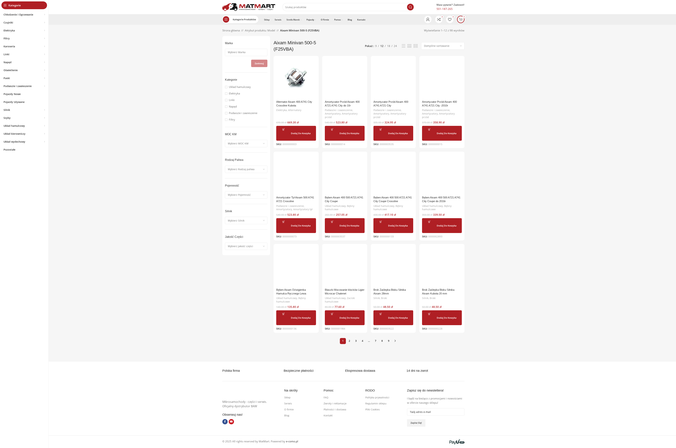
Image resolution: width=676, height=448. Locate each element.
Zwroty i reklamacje (335, 403)
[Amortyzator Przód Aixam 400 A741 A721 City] (393, 78)
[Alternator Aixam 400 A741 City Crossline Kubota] (296, 78)
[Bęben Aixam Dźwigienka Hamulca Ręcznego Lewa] (296, 266)
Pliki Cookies (372, 409)
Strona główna (231, 30)
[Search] (410, 7)
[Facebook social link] (225, 421)
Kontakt (328, 415)
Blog (286, 415)
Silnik (376, 298)
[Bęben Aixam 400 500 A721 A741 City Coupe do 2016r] (442, 174)
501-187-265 (445, 9)
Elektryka (234, 93)
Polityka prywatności (377, 397)
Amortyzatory (333, 113)
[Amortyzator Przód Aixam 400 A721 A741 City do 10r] (345, 78)
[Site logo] (248, 6)
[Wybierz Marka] (245, 52)
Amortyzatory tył (302, 209)
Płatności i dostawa (335, 409)
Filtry (232, 119)
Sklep (287, 397)
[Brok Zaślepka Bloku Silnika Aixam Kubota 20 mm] (442, 266)
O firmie (289, 409)
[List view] (403, 46)
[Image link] (248, 392)
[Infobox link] (302, 371)
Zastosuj (259, 63)
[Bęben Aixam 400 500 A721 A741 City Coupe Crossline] (393, 174)
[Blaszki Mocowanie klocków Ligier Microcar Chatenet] (345, 266)
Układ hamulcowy (240, 87)
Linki (232, 100)
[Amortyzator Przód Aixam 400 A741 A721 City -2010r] (442, 78)
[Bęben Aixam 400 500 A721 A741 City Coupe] (345, 174)
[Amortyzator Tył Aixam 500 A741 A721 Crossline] (296, 174)
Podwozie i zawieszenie (243, 113)
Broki (384, 298)
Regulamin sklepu (376, 403)
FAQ (326, 397)
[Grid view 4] (416, 46)
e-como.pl (292, 441)
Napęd (233, 106)
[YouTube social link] (231, 421)
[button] (296, 133)
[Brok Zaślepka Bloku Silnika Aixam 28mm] (393, 266)
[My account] (427, 19)
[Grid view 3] (409, 46)
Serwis (288, 403)
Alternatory (294, 110)
